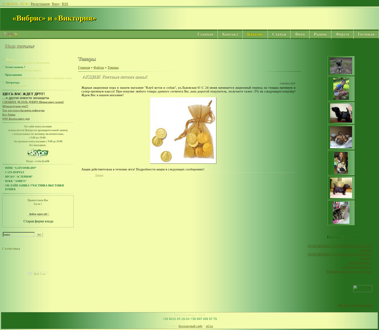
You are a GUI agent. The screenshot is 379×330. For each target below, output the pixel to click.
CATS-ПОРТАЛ (14, 172)
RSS (65, 4)
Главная (84, 67)
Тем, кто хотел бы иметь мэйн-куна (23, 110)
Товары (9, 59)
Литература (12, 82)
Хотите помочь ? (15, 67)
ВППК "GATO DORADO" (21, 168)
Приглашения (13, 75)
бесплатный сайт (191, 326)
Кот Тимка (8, 114)
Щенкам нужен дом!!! (15, 106)
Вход (55, 4)
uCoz (209, 326)
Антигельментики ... (356, 267)
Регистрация (40, 4)
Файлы (98, 67)
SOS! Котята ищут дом (16, 119)
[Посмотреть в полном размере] (183, 162)
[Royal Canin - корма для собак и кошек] (362, 291)
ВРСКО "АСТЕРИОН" (19, 177)
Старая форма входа (38, 221)
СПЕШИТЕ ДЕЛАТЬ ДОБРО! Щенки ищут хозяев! (33, 102)
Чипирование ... (360, 263)
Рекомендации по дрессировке (349, 271)
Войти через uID (38, 214)
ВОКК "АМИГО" (16, 181)
